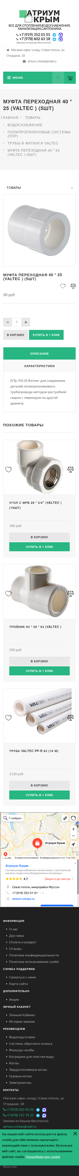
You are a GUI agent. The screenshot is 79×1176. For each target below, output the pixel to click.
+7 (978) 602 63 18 (34, 39)
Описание (39, 353)
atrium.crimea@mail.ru (42, 61)
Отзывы (15, 948)
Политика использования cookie (34, 961)
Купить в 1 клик (46, 335)
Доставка (16, 935)
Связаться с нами (22, 977)
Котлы (14, 1063)
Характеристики (39, 366)
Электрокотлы (20, 1082)
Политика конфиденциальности (34, 955)
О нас (13, 929)
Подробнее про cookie (43, 1157)
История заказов (22, 1021)
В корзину (15, 335)
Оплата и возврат (22, 942)
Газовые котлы (20, 1076)
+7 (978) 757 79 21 (20, 1115)
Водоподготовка (22, 1037)
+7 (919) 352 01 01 (34, 35)
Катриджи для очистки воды (31, 1056)
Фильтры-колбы (21, 1050)
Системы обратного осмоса (30, 1043)
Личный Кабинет (22, 1015)
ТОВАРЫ (14, 187)
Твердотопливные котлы (28, 1069)
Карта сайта (18, 984)
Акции (14, 999)
